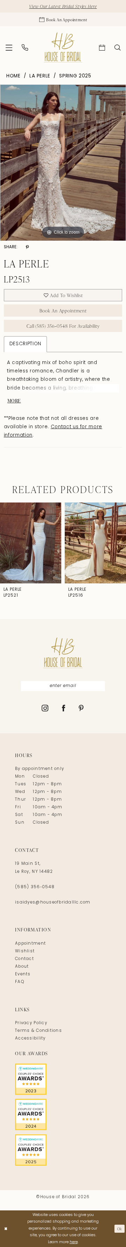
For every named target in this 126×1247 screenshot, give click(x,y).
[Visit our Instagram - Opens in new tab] (45, 708)
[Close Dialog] (5, 1229)
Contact (24, 959)
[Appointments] (102, 48)
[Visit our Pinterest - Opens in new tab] (81, 709)
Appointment (30, 944)
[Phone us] (25, 47)
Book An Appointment (63, 310)
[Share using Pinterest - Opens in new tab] (27, 247)
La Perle (39, 76)
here (74, 1242)
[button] (9, 47)
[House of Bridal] (63, 47)
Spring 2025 (75, 76)
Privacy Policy (31, 1023)
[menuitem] (9, 47)
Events (23, 974)
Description (25, 344)
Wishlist (25, 951)
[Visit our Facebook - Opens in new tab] (64, 708)
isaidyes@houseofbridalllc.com (52, 902)
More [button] (14, 400)
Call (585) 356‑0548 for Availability (63, 326)
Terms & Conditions (38, 1031)
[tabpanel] (63, 163)
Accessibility (30, 1038)
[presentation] (30, 542)
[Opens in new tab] (63, 1079)
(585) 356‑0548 (35, 887)
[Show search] (117, 48)
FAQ (19, 982)
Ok (119, 1228)
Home (13, 76)
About (22, 967)
